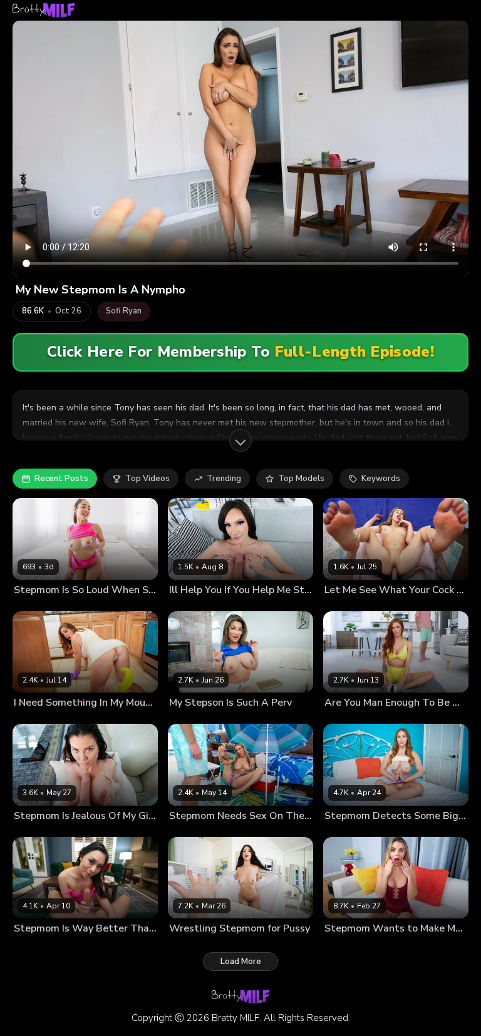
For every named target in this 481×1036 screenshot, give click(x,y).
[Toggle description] (240, 440)
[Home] (44, 10)
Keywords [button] (380, 478)
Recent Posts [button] (61, 478)
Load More (240, 961)
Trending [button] (224, 478)
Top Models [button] (301, 478)
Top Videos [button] (147, 478)
